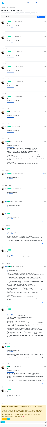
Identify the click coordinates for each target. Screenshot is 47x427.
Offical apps (24, 2)
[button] (1, 425)
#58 (45, 66)
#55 (45, 21)
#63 (45, 141)
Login (8, 419)
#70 (45, 266)
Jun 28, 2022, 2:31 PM (19, 173)
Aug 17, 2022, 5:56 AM (18, 228)
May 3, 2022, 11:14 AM (18, 96)
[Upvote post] (43, 30)
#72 (45, 346)
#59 (45, 81)
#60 (45, 96)
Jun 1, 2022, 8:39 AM (18, 126)
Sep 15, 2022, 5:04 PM (19, 266)
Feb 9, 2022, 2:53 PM (18, 21)
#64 (45, 173)
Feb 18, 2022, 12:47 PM (19, 36)
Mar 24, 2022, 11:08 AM (19, 66)
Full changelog (10, 27)
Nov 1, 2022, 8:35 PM (17, 366)
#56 (45, 36)
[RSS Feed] (36, 13)
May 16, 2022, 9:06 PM (18, 111)
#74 (45, 389)
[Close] (44, 406)
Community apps (31, 2)
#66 (45, 201)
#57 (45, 51)
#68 (45, 228)
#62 (45, 126)
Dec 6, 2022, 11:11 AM (18, 389)
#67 (45, 213)
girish (6, 111)
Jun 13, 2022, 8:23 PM (18, 141)
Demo (37, 2)
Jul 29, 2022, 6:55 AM (19, 188)
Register (4, 419)
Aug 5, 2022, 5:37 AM (17, 213)
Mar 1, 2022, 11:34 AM (18, 51)
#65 (45, 188)
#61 (45, 111)
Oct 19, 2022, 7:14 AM (17, 346)
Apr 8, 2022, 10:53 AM (19, 81)
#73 (45, 366)
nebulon (6, 21)
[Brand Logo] (3, 2)
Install (44, 2)
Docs (41, 2)
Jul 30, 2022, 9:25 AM (18, 201)
